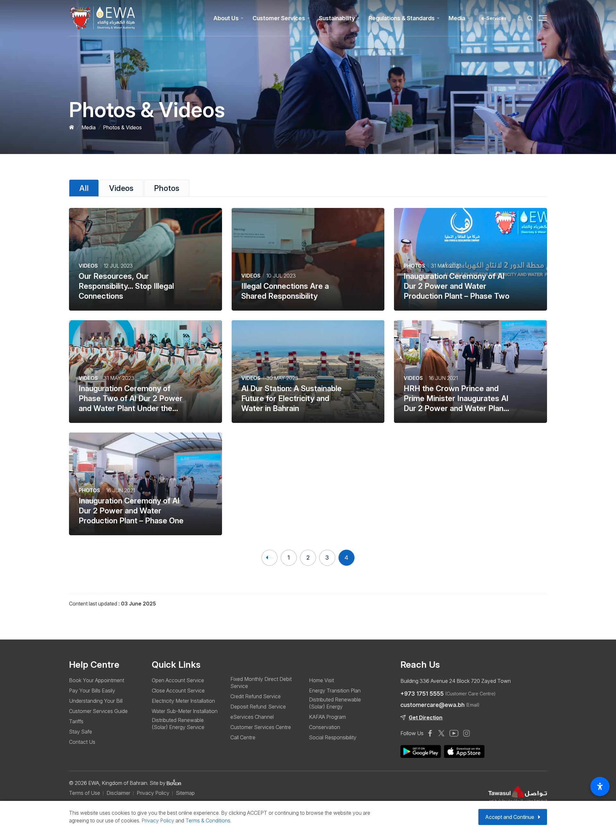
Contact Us (82, 742)
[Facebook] (430, 733)
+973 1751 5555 (447, 693)
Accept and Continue (509, 817)
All (84, 188)
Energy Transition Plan (335, 690)
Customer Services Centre (260, 727)
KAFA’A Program (327, 717)
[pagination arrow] (269, 557)
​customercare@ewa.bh (439, 704)
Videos (121, 188)
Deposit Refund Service (258, 706)
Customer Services (278, 18)
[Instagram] (466, 733)
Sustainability (337, 18)
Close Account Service (178, 690)
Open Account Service (178, 680)
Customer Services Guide (98, 711)
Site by (158, 783)
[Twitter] (441, 733)
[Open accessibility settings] (600, 786)
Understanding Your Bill (96, 701)
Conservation (324, 727)
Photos (166, 188)
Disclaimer (118, 793)
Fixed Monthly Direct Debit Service (261, 682)
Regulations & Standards (402, 18)
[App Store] (420, 751)
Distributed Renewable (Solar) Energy (335, 703)
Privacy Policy (153, 793)
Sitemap (185, 793)
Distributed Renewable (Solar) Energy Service (178, 723)
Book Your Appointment (96, 680)
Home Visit (321, 680)
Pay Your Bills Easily (92, 690)
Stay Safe (80, 731)
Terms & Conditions (207, 820)
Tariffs (76, 721)
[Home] (71, 127)
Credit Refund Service (255, 696)
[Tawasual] (517, 796)
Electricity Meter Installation (183, 701)
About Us (226, 18)
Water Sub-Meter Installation (185, 711)
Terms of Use (84, 793)
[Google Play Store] (464, 751)
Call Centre (242, 737)
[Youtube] (453, 733)
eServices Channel (252, 717)
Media (457, 18)
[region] (308, 600)
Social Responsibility (332, 737)
